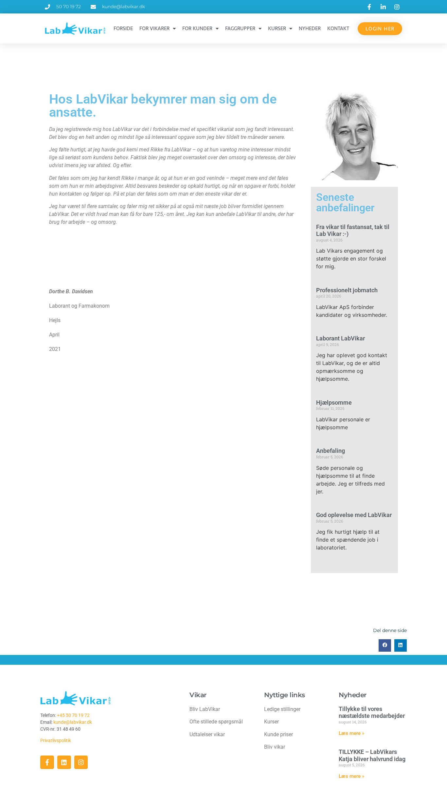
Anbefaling (330, 450)
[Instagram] (81, 762)
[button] (385, 645)
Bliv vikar (274, 747)
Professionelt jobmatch (347, 290)
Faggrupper (240, 28)
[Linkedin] (64, 762)
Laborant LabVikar (340, 338)
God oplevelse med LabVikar (354, 514)
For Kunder (197, 28)
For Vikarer (154, 28)
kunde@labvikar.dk (72, 722)
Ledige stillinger (282, 709)
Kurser (277, 28)
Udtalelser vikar (207, 734)
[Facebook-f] (47, 762)
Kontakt (338, 28)
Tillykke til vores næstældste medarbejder (372, 712)
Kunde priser (278, 734)
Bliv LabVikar (204, 709)
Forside (123, 28)
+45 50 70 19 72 (73, 715)
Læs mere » (351, 733)
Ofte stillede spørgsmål (216, 722)
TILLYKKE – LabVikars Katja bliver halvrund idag (372, 755)
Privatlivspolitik (56, 740)
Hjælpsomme (334, 402)
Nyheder (310, 28)
